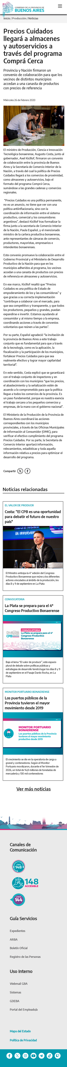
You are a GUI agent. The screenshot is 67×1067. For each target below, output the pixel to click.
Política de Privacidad (23, 1040)
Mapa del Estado (20, 1031)
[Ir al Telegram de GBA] (41, 1055)
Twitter (20, 471)
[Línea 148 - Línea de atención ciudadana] (17, 866)
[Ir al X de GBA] (17, 1055)
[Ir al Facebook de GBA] (9, 1055)
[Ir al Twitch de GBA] (58, 1055)
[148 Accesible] (24, 883)
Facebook (27, 471)
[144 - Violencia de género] (17, 899)
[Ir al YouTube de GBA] (33, 1055)
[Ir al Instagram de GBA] (25, 1055)
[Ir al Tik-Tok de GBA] (50, 1055)
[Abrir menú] (60, 6)
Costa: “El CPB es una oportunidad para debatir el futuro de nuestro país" (33, 516)
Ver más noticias (33, 789)
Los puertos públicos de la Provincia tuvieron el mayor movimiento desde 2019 (27, 703)
